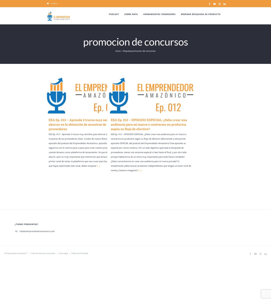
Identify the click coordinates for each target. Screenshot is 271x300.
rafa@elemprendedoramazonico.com (37, 231)
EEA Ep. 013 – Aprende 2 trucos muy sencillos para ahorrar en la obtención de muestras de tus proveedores (85, 95)
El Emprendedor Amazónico (15, 253)
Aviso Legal (63, 253)
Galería (93, 95)
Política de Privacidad (79, 253)
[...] (98, 165)
